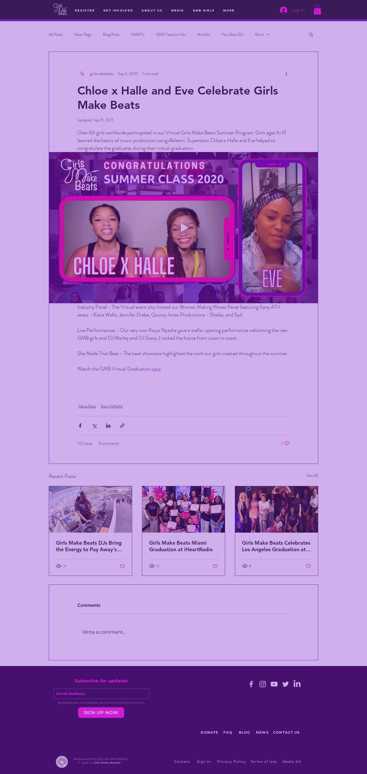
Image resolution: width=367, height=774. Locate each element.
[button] (274, 328)
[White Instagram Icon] (134, 430)
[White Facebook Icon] (145, 430)
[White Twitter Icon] (123, 430)
